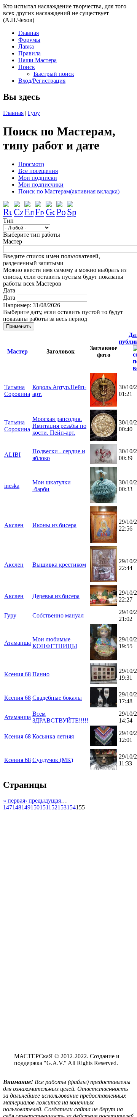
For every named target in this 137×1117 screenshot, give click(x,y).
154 (71, 807)
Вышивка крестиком (59, 564)
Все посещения (38, 171)
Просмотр (31, 164)
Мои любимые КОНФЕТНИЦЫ (54, 642)
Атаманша (17, 642)
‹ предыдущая (43, 800)
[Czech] (18, 206)
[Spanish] (71, 206)
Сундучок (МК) (52, 760)
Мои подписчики (41, 184)
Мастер (12, 241)
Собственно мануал (58, 615)
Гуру (34, 113)
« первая (14, 800)
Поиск (26, 67)
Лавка (26, 46)
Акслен (14, 525)
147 (7, 807)
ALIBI (12, 454)
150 (35, 807)
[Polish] (60, 206)
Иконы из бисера (54, 525)
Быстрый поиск (53, 74)
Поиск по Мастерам (68, 191)
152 (52, 807)
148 (16, 807)
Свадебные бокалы (57, 697)
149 (25, 807)
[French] (39, 206)
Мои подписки (37, 177)
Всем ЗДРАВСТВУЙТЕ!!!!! (60, 717)
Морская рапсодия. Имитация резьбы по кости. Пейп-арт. (59, 426)
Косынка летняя (53, 736)
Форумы (29, 39)
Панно (40, 674)
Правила (29, 53)
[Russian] (7, 206)
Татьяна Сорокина (17, 390)
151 (44, 807)
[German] (50, 206)
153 (62, 807)
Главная (28, 33)
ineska (11, 485)
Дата (9, 290)
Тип (8, 220)
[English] (28, 206)
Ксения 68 (17, 674)
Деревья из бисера (56, 596)
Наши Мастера (37, 60)
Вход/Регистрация (41, 80)
